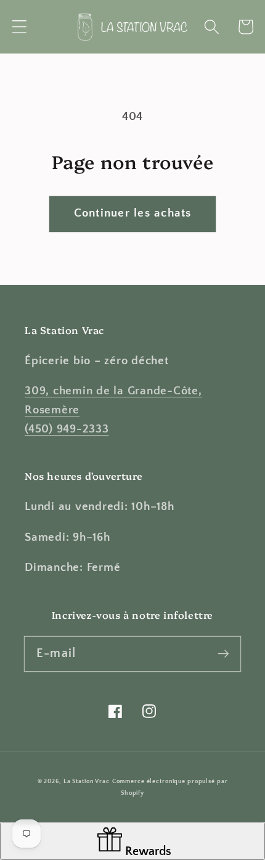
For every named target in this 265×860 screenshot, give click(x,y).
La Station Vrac (86, 781)
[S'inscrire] (223, 654)
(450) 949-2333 (67, 429)
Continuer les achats (133, 213)
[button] (19, 27)
